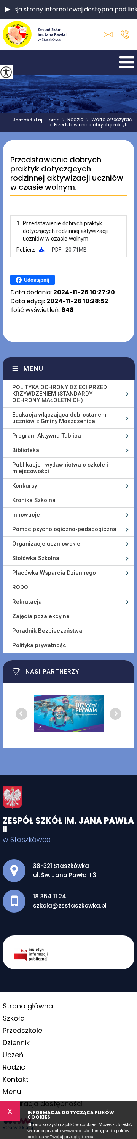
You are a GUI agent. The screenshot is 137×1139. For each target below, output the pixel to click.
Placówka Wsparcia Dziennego (54, 572)
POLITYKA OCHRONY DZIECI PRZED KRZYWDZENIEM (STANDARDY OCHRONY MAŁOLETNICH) (59, 394)
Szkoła (14, 1018)
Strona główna (28, 1006)
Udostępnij (36, 280)
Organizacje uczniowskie (46, 543)
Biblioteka (25, 450)
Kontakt (16, 1079)
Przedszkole (22, 1030)
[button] (7, 9)
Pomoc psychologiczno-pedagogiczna (64, 529)
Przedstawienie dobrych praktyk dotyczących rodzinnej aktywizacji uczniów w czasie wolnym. (66, 173)
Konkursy (24, 485)
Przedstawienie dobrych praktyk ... (90, 125)
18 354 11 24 (125, 34)
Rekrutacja (27, 601)
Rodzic (72, 120)
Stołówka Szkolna (35, 558)
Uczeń (13, 1055)
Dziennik (16, 1042)
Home (52, 120)
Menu (34, 368)
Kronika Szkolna (34, 500)
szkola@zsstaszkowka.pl (110, 34)
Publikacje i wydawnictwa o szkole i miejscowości (60, 468)
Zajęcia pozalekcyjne (41, 616)
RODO (20, 587)
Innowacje (26, 514)
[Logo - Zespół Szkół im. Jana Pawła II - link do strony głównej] (36, 34)
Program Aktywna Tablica (46, 435)
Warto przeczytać (109, 120)
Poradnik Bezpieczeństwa (47, 630)
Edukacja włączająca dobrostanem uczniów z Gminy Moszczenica (59, 418)
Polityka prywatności (40, 645)
